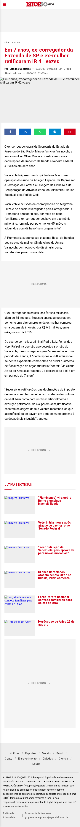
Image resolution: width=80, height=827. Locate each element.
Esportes (30, 753)
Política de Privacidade (9, 815)
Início (7, 42)
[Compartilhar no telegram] (55, 132)
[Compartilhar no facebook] (10, 132)
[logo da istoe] (40, 4)
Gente (8, 758)
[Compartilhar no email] (70, 132)
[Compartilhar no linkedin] (25, 132)
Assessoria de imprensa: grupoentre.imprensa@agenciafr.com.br (46, 815)
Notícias (14, 753)
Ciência (63, 758)
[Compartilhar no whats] (40, 132)
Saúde (36, 763)
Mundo (46, 753)
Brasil (17, 42)
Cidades (48, 758)
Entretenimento (27, 758)
